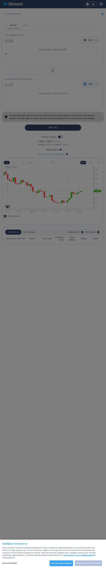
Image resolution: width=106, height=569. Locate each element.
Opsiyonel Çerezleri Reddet (88, 563)
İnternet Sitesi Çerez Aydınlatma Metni (78, 555)
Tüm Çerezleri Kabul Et (61, 563)
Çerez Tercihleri (9, 563)
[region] (53, 554)
